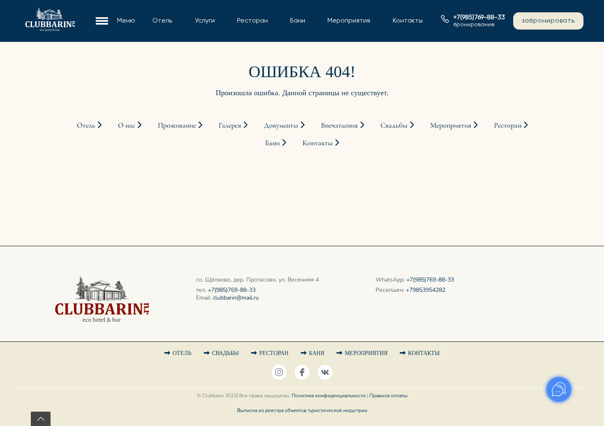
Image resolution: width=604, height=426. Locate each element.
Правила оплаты (388, 395)
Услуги (205, 21)
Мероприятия (348, 21)
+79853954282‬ (425, 290)
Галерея (150, 66)
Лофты (147, 39)
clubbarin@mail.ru (236, 298)
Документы (155, 53)
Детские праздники (344, 53)
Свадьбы (326, 26)
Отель (162, 21)
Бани (297, 21)
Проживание (157, 26)
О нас (146, 12)
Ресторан (252, 21)
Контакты (408, 21)
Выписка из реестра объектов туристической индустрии (302, 410)
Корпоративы (334, 39)
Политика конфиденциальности (329, 395)
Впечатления (340, 125)
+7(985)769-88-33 (232, 290)
